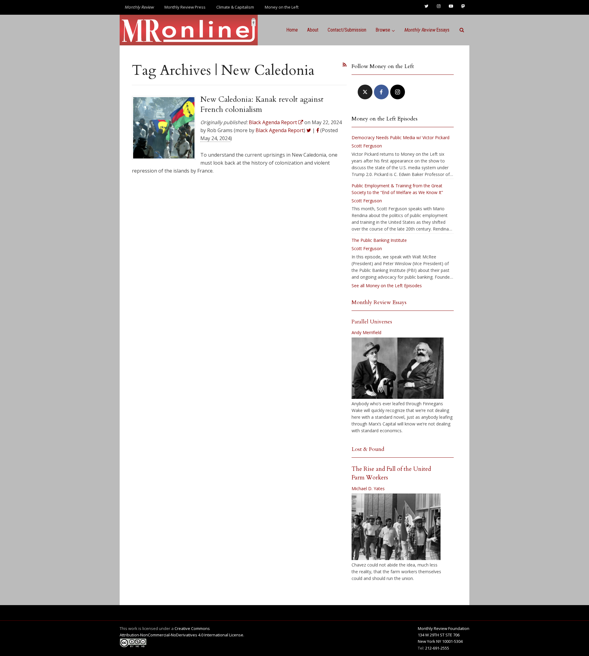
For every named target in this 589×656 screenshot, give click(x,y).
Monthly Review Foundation (443, 628)
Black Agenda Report (280, 130)
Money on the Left (281, 7)
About (312, 30)
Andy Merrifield (366, 332)
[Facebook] (381, 92)
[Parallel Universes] (398, 368)
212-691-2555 (437, 648)
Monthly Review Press (185, 7)
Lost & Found (368, 449)
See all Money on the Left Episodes (387, 285)
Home (292, 30)
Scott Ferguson (367, 146)
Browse (382, 30)
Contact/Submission (347, 30)
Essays (426, 30)
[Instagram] (397, 92)
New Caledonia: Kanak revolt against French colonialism (262, 104)
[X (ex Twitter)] (365, 92)
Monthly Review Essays (379, 302)
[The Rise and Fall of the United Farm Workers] (396, 527)
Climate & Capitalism (235, 7)
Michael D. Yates (368, 488)
